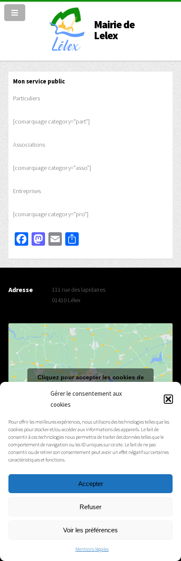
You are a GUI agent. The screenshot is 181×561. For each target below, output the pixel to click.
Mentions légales (92, 549)
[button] (168, 399)
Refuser (90, 506)
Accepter (90, 483)
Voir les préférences (90, 530)
